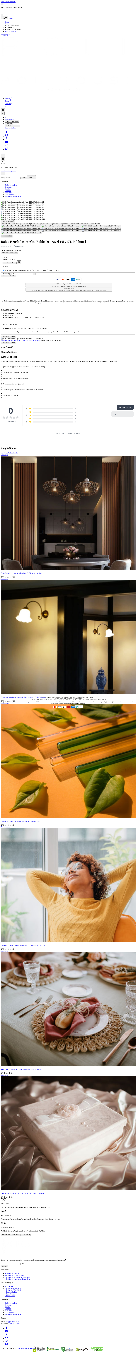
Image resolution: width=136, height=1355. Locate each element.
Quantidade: (5, 274)
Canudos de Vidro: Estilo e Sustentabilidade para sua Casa (20, 821)
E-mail (23, 1264)
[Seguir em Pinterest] (6, 139)
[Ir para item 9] (101, 231)
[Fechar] (3, 113)
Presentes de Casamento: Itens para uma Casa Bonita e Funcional (23, 1193)
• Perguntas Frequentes (13, 1288)
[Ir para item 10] (21, 233)
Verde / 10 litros (25, 270)
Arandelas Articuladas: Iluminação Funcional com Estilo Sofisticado (23, 697)
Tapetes (7, 1307)
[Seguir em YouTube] (6, 143)
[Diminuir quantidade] (10, 274)
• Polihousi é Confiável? (13, 1290)
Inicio (7, 22)
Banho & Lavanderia (14, 29)
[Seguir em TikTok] (6, 146)
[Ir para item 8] (61, 231)
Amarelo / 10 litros (11, 270)
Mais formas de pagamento (10, 252)
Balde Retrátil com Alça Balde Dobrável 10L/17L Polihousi (21, 341)
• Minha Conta (10, 1296)
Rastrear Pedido (10, 31)
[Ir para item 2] (61, 226)
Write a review (125, 407)
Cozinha (10, 28)
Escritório (8, 1311)
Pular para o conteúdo (8, 2)
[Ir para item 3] (101, 226)
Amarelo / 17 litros (39, 270)
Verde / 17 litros (53, 270)
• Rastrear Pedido (11, 1292)
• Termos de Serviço (12, 1273)
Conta (3, 153)
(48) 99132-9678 (14, 1323)
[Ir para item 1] (21, 226)
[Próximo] (2, 15)
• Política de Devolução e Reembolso (17, 1277)
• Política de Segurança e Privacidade (17, 1279)
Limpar (24, 178)
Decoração (8, 1305)
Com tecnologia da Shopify (26, 1348)
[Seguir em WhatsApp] (6, 149)
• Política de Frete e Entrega (14, 1275)
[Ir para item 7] (21, 231)
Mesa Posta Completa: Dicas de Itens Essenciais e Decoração (21, 1069)
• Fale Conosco (10, 1294)
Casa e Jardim (9, 1312)
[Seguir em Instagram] (6, 136)
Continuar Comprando (8, 171)
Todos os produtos (11, 1303)
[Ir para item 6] (101, 228)
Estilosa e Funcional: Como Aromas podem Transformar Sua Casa (23, 945)
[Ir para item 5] (61, 228)
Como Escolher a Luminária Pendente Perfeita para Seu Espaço (22, 573)
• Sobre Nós (9, 1286)
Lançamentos (9, 24)
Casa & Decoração (13, 26)
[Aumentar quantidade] (34, 274)
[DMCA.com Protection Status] (97, 1349)
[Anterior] (2, 4)
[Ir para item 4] (21, 228)
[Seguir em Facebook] (6, 133)
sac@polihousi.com (12, 1322)
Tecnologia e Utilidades (13, 1314)
